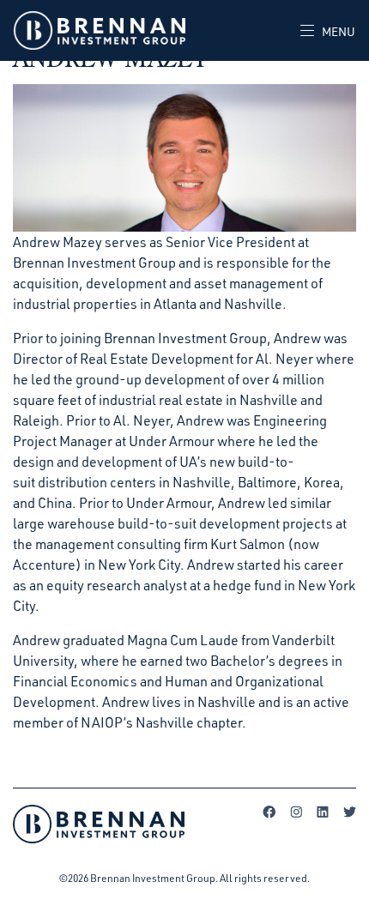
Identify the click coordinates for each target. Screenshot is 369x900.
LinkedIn (323, 811)
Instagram (296, 811)
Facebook (269, 811)
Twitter (349, 811)
